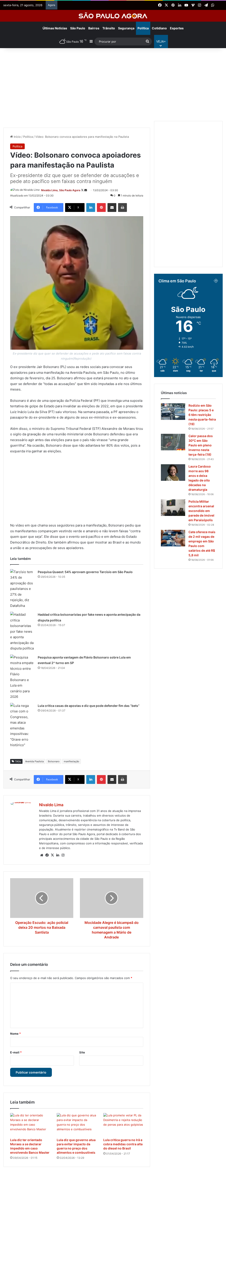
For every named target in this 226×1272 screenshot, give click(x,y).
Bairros (93, 28)
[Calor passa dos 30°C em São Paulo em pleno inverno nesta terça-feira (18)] (173, 442)
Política (143, 28)
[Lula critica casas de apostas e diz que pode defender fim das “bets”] (22, 725)
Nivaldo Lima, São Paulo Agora (60, 190)
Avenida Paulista (34, 761)
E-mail (16, 1052)
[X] (52, 855)
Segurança (126, 28)
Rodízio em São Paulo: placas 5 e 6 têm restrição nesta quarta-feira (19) (202, 415)
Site (82, 1052)
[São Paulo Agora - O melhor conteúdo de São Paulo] (113, 15)
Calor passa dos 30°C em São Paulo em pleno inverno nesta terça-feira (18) (200, 445)
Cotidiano (159, 28)
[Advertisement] (113, 83)
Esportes (177, 28)
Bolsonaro (54, 761)
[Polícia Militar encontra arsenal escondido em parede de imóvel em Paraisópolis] (173, 507)
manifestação (71, 761)
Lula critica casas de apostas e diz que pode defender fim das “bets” (88, 706)
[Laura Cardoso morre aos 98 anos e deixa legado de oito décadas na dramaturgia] (173, 472)
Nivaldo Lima (51, 804)
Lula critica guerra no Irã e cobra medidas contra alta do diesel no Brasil (123, 1144)
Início (17, 136)
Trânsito (108, 28)
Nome (15, 1033)
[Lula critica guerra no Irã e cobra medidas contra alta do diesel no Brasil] (123, 1124)
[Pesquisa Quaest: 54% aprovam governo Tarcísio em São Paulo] (22, 589)
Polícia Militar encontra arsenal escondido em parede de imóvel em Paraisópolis (201, 511)
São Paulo (77, 28)
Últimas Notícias (55, 28)
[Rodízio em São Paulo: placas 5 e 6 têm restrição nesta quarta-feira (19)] (173, 411)
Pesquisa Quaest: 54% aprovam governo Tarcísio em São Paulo (85, 572)
